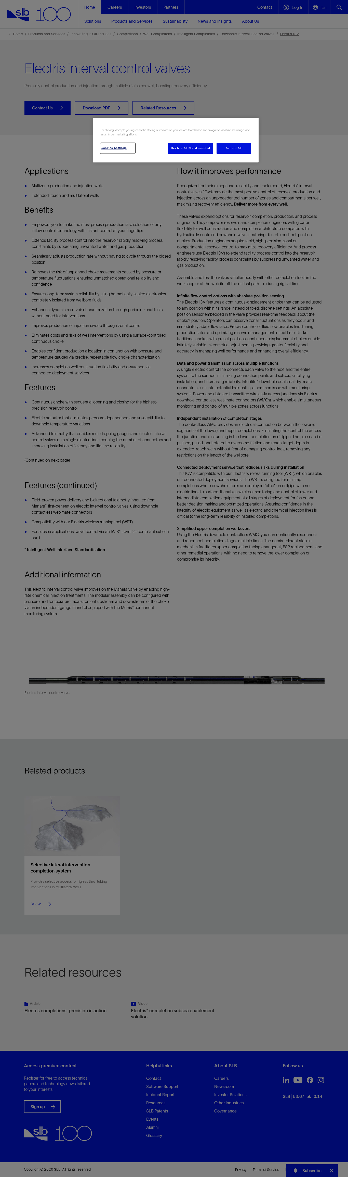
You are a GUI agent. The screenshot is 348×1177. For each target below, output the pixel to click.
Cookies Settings (114, 147)
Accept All (234, 148)
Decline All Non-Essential (190, 148)
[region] (176, 140)
